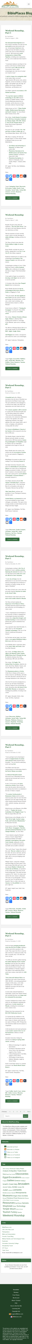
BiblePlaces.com (6, 1227)
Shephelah (13, 721)
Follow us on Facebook (13, 1155)
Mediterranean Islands (9, 1193)
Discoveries (22, 186)
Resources (18, 191)
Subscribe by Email (12, 1147)
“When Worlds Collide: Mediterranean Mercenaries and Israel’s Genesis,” (15, 110)
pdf (6, 324)
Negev (15, 1196)
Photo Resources (19, 1198)
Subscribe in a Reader (12, 1149)
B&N (6, 331)
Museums (18, 360)
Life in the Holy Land (8, 1229)
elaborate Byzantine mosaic (14, 774)
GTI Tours (5, 1248)
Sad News (13, 533)
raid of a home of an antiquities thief (16, 76)
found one (18, 48)
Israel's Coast (20, 188)
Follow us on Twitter (12, 1152)
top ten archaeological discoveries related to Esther (15, 290)
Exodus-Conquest (20, 529)
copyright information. (17, 1339)
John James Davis (10, 491)
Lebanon (7, 191)
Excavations (8, 188)
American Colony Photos (17, 1168)
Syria (14, 1206)
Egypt (11, 358)
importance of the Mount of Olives (14, 603)
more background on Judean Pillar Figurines (14, 55)
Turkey (14, 1212)
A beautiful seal (9, 397)
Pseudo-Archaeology (14, 1200)
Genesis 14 (22, 461)
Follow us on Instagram (13, 1157)
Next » (29, 1111)
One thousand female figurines (13, 42)
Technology (20, 721)
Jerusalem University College (10, 1243)
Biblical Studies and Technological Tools (13, 1238)
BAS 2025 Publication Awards (13, 1013)
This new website (15, 851)
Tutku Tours (5, 1250)
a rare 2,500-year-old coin (18, 67)
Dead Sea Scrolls (10, 1174)
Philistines (14, 720)
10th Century (6, 1168)
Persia (12, 362)
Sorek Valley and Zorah (15, 646)
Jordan (14, 1187)
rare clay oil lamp (12, 579)
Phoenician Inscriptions (15, 158)
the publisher (16, 883)
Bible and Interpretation (8, 1234)
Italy (6, 360)
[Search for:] (13, 1116)
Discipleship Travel (7, 1245)
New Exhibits (23, 1196)
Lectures (13, 191)
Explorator (5, 1241)
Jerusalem (8, 190)
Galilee (14, 188)
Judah (20, 531)
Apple (10, 331)
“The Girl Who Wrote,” (17, 226)
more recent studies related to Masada (15, 598)
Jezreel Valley (15, 190)
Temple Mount (9, 1209)
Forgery (5, 1180)
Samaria (7, 721)
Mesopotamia (21, 1193)
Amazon (7, 883)
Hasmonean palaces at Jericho (16, 671)
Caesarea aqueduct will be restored (17, 409)
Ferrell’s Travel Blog (7, 1236)
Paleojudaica (5, 1232)
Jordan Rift (22, 190)
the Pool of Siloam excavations (13, 771)
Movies (15, 910)
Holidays (22, 358)
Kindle (23, 329)
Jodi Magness (9, 334)
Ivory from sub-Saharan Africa (14, 977)
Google (14, 331)
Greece (17, 1181)
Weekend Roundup (10, 193)
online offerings (9, 237)
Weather (20, 1212)
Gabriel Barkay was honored (13, 498)
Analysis (6, 1171)
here (14, 764)
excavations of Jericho (20, 452)
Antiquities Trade (14, 186)
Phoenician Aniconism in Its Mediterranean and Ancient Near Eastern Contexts (18, 152)
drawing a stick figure (11, 278)
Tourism (22, 362)
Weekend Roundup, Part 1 (14, 31)
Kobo (18, 331)
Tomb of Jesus (19, 1209)
